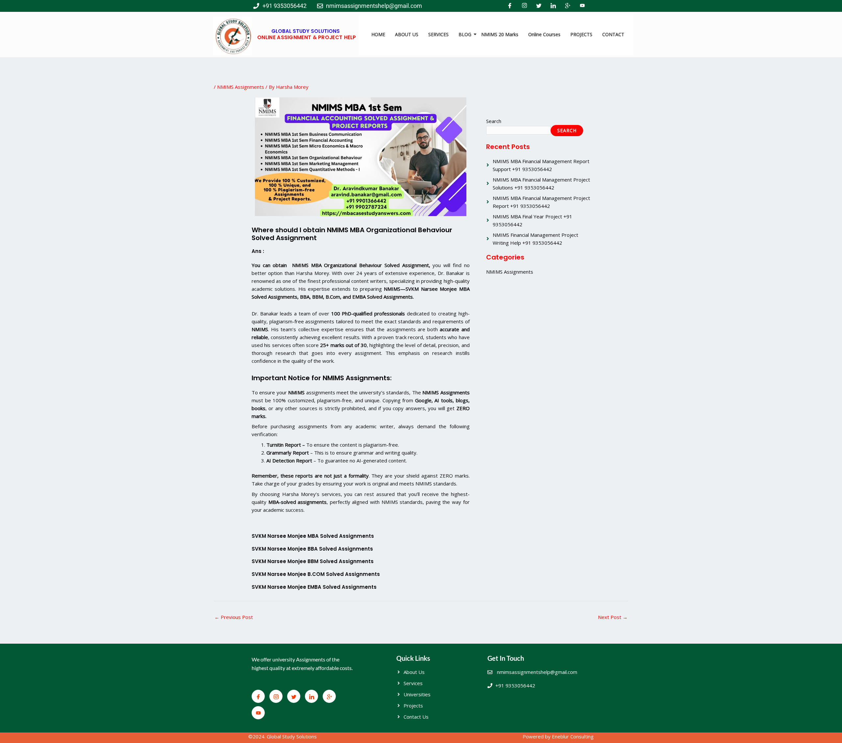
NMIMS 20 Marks (499, 34)
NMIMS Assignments (240, 87)
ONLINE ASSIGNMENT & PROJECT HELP (306, 37)
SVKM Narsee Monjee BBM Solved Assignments (313, 561)
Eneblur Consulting (573, 736)
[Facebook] (510, 6)
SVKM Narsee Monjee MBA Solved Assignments (313, 535)
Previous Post (233, 617)
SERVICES (438, 34)
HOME (378, 34)
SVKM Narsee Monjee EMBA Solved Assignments (314, 586)
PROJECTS (581, 34)
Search (493, 121)
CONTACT (613, 34)
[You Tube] (582, 6)
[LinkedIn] (553, 6)
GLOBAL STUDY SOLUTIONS (305, 31)
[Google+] (568, 6)
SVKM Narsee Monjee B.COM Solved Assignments (316, 574)
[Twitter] (539, 6)
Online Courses (544, 34)
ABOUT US (406, 34)
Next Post (613, 617)
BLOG (464, 34)
